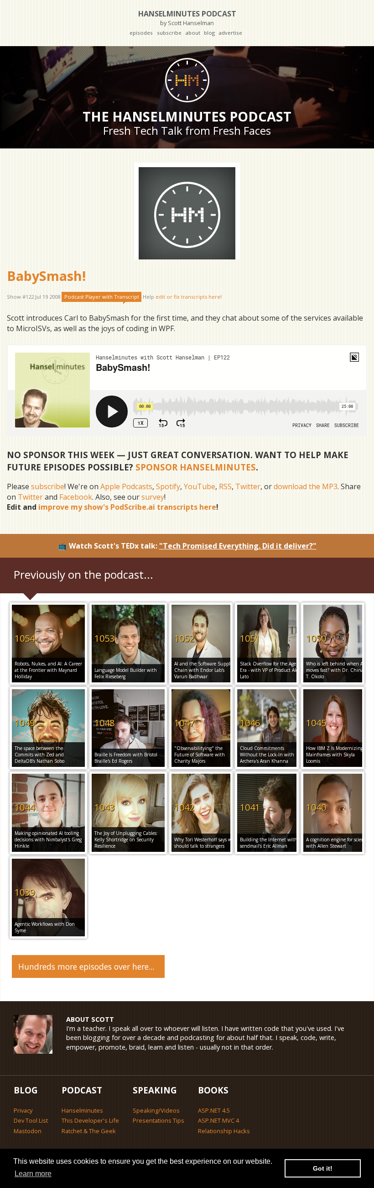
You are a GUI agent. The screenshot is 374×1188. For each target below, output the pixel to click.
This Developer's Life (90, 1120)
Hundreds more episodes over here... (86, 966)
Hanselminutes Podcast (187, 17)
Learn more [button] (33, 1173)
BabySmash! (46, 276)
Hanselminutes (82, 1110)
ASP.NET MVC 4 (218, 1120)
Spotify (168, 486)
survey (152, 497)
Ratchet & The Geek (89, 1131)
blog (209, 32)
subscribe (169, 32)
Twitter (247, 486)
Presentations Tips (158, 1120)
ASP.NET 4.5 (214, 1110)
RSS (225, 486)
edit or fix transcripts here (188, 296)
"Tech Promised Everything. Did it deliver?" (238, 546)
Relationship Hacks (224, 1131)
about (192, 32)
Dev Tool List (31, 1120)
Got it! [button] (322, 1168)
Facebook (75, 497)
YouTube (199, 486)
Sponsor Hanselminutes (195, 467)
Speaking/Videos (156, 1110)
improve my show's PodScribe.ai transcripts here (127, 507)
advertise (230, 32)
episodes (141, 32)
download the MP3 (306, 486)
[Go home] (187, 80)
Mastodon (28, 1131)
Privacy (23, 1110)
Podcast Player (101, 296)
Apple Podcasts (126, 486)
